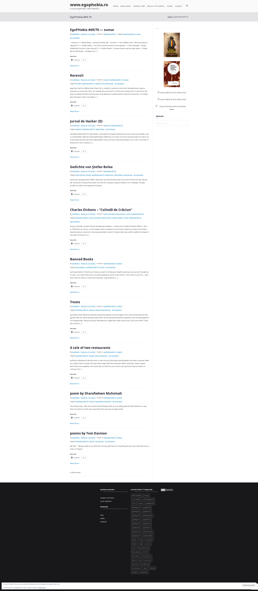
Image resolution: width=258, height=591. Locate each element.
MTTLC (146, 552)
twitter (102, 518)
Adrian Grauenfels (136, 495)
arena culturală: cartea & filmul (114, 214)
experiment (149, 540)
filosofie (134, 544)
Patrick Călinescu (146, 556)
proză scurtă (148, 560)
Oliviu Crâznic (135, 556)
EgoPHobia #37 (147, 527)
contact (170, 6)
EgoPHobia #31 (136, 519)
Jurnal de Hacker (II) (86, 121)
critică (128, 214)
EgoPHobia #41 (136, 536)
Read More (74, 66)
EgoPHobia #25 (136, 511)
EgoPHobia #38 (136, 531)
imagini (141, 544)
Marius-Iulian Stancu (144, 548)
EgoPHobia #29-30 (147, 515)
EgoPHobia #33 (136, 523)
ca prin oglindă (136, 499)
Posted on (88, 34)
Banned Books (81, 259)
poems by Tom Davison (88, 433)
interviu (148, 544)
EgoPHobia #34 (147, 523)
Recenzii (76, 75)
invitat (133, 548)
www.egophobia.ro (89, 4)
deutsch (88, 175)
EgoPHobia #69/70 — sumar (92, 29)
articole (106, 80)
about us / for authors (155, 6)
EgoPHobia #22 (150, 503)
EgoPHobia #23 (136, 507)
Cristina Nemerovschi (148, 499)
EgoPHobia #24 (147, 507)
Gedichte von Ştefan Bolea (91, 167)
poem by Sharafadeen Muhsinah (96, 393)
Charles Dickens (117, 218)
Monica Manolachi (101, 356)
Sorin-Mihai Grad (107, 83)
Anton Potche (80, 175)
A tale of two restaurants (90, 347)
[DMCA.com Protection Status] (167, 490)
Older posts (76, 472)
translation (135, 572)
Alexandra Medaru (82, 218)
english (119, 263)
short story (135, 564)
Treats (75, 302)
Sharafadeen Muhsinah (103, 401)
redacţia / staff (139, 6)
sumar (138, 34)
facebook (103, 522)
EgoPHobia (75, 34)
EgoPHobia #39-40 (147, 531)
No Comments (75, 38)
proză (140, 560)
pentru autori (125, 6)
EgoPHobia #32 (147, 519)
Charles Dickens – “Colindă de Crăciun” (101, 209)
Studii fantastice (136, 568)
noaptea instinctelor (107, 498)
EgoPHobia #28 (136, 515)
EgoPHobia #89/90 (147, 536)
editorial (106, 125)
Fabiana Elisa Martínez (103, 310)
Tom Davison (99, 441)
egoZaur (126, 80)
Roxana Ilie (109, 175)
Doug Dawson (80, 267)
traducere (152, 568)
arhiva (115, 6)
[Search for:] (172, 123)
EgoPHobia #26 (147, 511)
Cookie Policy (42, 588)
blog (102, 515)
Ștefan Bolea (100, 129)
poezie (134, 560)
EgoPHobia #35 (136, 527)
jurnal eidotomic (106, 501)
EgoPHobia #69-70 (110, 34)
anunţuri (178, 6)
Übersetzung (127, 175)
